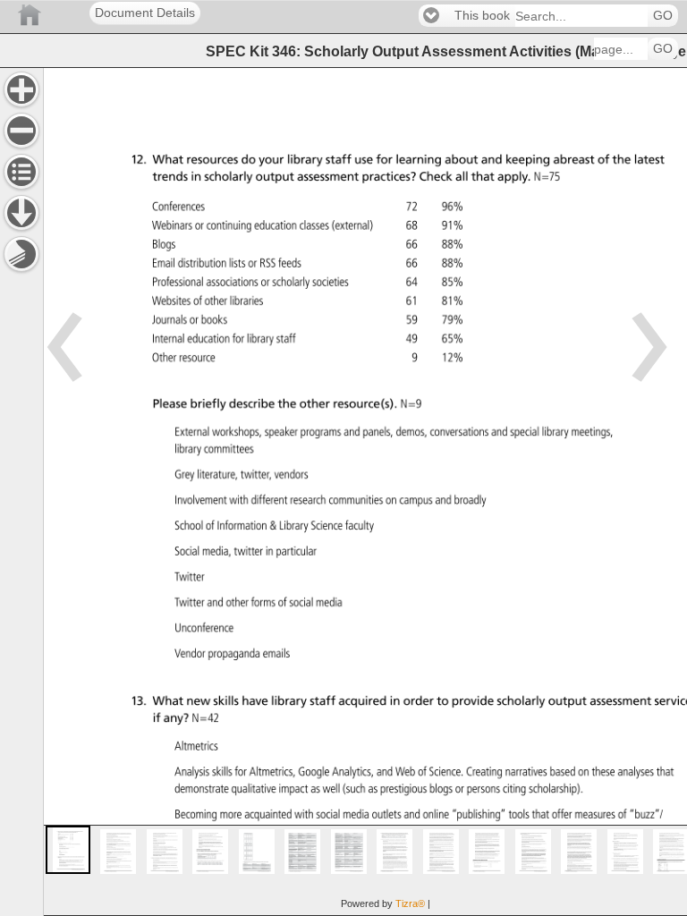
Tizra (410, 903)
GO (663, 15)
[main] (365, 491)
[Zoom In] (21, 89)
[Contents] (21, 172)
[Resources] (21, 213)
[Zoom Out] (21, 130)
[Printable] (21, 254)
